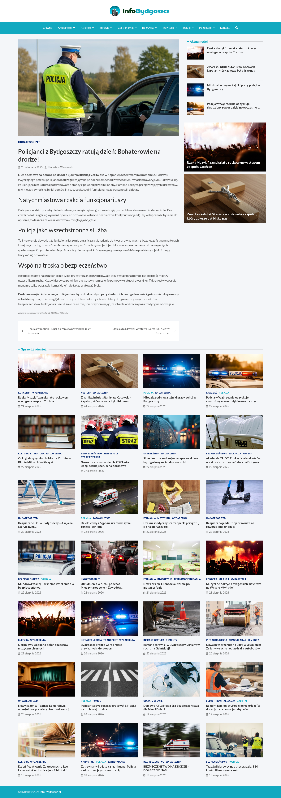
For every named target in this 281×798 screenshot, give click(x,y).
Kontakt (225, 27)
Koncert (211, 579)
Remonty (171, 640)
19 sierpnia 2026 (156, 714)
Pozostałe (205, 27)
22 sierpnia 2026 (156, 406)
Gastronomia (126, 27)
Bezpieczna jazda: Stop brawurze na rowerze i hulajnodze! (230, 524)
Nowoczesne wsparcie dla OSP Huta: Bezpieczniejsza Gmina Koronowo (105, 464)
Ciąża (146, 701)
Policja (148, 392)
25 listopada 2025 (32, 167)
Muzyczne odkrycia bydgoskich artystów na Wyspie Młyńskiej (233, 585)
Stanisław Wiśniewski (60, 167)
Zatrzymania (116, 761)
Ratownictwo (101, 518)
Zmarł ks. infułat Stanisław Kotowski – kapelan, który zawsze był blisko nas (232, 68)
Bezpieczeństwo (91, 453)
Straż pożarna (90, 457)
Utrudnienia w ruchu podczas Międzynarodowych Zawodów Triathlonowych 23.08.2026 (101, 587)
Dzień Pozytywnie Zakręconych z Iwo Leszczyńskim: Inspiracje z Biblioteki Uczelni (43, 770)
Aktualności (65, 27)
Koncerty (24, 392)
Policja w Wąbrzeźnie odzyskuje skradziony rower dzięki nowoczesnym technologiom (232, 107)
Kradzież (211, 392)
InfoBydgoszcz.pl (50, 791)
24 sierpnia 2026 (31, 406)
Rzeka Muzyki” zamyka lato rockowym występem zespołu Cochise (232, 50)
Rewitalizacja (225, 701)
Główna (47, 27)
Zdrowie (104, 27)
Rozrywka (148, 27)
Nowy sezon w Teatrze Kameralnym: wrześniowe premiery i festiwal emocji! (44, 707)
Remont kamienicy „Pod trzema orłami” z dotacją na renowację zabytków (233, 707)
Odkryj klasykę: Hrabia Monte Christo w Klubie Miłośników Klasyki (44, 460)
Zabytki (242, 701)
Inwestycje (110, 453)
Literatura (37, 453)
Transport (110, 640)
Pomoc (97, 701)
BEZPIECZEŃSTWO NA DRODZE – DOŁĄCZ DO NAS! (166, 768)
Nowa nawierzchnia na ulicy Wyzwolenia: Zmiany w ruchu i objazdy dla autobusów (233, 646)
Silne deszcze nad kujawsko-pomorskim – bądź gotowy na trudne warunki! (170, 460)
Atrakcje (86, 27)
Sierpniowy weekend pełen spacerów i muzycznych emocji (43, 646)
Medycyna (164, 518)
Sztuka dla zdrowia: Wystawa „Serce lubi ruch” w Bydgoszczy (141, 331)
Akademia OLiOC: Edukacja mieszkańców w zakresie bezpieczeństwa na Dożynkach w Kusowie (234, 462)
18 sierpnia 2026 (31, 775)
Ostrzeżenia (151, 453)
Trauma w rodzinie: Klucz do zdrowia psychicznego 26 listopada (59, 331)
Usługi (187, 27)
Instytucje (169, 27)
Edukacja (235, 453)
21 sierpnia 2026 (156, 592)
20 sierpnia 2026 (94, 653)
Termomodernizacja (187, 579)
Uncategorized (29, 142)
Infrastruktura (91, 640)
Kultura (86, 392)
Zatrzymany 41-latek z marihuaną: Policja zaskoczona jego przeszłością (108, 768)
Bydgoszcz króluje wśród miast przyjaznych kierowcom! (101, 646)
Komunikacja (237, 640)
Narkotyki (87, 761)
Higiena (247, 453)
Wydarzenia (40, 392)
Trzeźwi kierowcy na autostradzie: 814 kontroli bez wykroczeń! (232, 768)
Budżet (210, 701)
